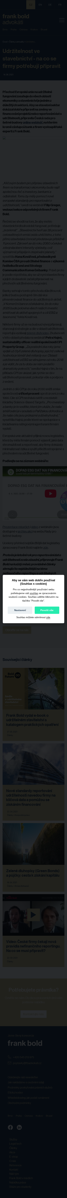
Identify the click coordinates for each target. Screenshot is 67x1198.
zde (48, 617)
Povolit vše (46, 610)
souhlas (34, 593)
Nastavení (20, 610)
